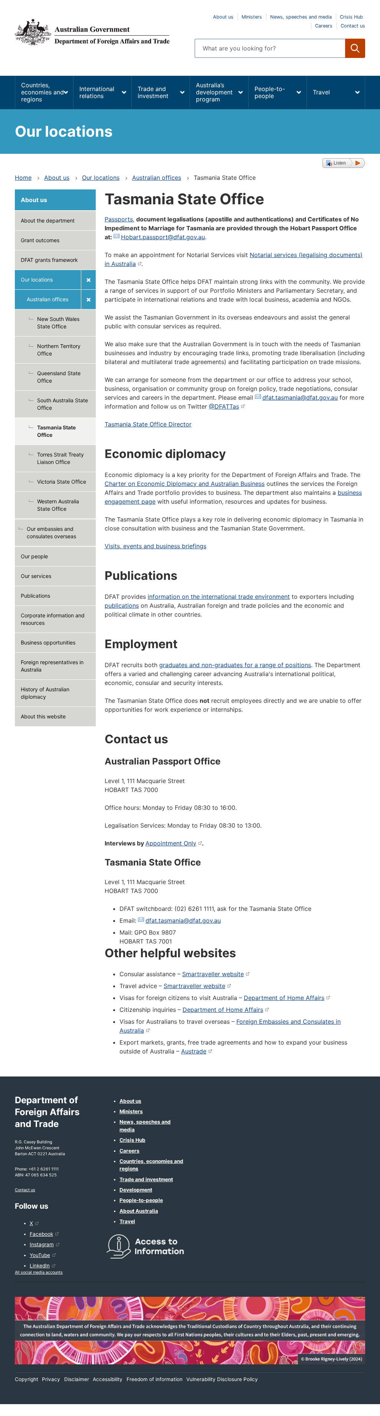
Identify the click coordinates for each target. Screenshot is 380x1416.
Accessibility (107, 1379)
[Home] (100, 32)
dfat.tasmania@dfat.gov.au (300, 397)
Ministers (252, 17)
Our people (34, 556)
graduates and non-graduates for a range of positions (235, 665)
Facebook (41, 1234)
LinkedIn (40, 1266)
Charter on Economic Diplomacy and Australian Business (185, 483)
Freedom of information (155, 1379)
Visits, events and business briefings (155, 546)
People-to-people (270, 92)
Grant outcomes (40, 240)
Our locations (100, 177)
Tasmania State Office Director (148, 424)
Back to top (354, 1405)
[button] (343, 163)
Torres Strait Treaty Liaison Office (60, 458)
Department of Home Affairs (284, 997)
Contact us (353, 26)
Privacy (51, 1379)
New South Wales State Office (58, 322)
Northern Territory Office (59, 350)
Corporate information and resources (53, 619)
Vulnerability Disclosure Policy (222, 1379)
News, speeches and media (301, 17)
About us (223, 17)
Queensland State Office (59, 377)
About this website (43, 716)
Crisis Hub (351, 17)
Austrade (193, 1051)
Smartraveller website (213, 974)
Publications (35, 595)
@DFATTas (224, 406)
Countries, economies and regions (42, 92)
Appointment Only (170, 843)
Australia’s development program (214, 92)
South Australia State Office (62, 404)
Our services (36, 576)
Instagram (42, 1244)
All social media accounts (39, 1272)
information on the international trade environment (219, 596)
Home (23, 177)
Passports (119, 219)
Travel (321, 92)
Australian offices (156, 177)
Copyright (26, 1379)
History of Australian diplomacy (45, 693)
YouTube (40, 1255)
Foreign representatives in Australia (52, 666)
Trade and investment (153, 92)
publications (122, 605)
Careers (323, 26)
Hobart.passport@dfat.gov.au (163, 237)
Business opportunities (48, 642)
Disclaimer (76, 1379)
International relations (96, 92)
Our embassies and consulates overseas (51, 532)
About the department (48, 220)
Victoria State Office (61, 481)
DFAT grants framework (49, 260)
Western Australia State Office (58, 505)
